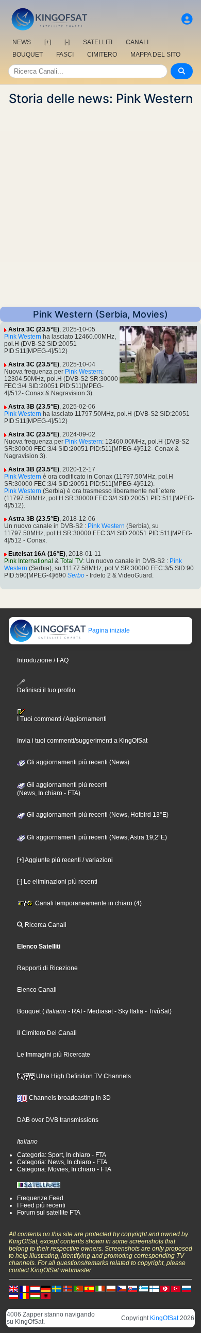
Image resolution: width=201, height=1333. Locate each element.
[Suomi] (154, 1288)
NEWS (21, 42)
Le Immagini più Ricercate (53, 1054)
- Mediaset (97, 1011)
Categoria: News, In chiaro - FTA (62, 1162)
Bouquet (29, 1011)
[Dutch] (35, 1288)
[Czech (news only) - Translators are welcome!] (121, 1288)
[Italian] (100, 1288)
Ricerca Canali (44, 924)
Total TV (71, 561)
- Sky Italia (128, 1011)
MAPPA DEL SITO (155, 54)
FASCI (65, 54)
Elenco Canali (37, 989)
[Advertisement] (100, 206)
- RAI (74, 1011)
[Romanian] (24, 1295)
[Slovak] (132, 1288)
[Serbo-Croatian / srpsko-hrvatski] (13, 1295)
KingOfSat (164, 1318)
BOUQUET (27, 54)
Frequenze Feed (40, 1198)
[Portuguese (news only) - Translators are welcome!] (78, 1288)
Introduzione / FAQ (43, 660)
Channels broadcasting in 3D (69, 1097)
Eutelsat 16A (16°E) (36, 553)
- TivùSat (156, 1011)
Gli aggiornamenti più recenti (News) (77, 762)
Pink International (28, 561)
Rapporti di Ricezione (47, 968)
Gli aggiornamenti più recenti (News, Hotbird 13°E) (97, 814)
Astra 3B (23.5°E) (33, 406)
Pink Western (22, 336)
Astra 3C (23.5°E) (33, 329)
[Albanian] (46, 1295)
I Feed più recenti (41, 1205)
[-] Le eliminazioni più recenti (57, 881)
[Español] (89, 1288)
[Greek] (143, 1288)
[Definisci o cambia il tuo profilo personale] (187, 19)
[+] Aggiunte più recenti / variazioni (65, 860)
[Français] (24, 1288)
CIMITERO (102, 54)
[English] (13, 1288)
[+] (47, 42)
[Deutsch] (46, 1288)
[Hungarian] (35, 1295)
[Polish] (110, 1288)
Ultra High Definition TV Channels (83, 1076)
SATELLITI (97, 42)
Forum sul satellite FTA (48, 1212)
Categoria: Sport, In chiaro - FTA (61, 1155)
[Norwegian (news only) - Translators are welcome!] (67, 1288)
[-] (67, 42)
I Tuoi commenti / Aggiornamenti (62, 719)
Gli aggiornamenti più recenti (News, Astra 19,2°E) (96, 837)
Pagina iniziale (108, 630)
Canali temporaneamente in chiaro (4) (88, 903)
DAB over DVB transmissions (57, 1120)
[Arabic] (165, 1288)
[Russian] (186, 1288)
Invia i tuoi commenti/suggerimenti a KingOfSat (82, 740)
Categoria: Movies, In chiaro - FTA (64, 1169)
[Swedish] (56, 1288)
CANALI (137, 42)
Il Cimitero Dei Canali (47, 1033)
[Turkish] (175, 1288)
